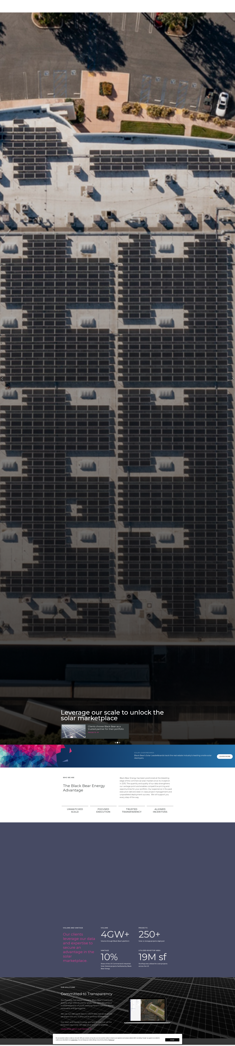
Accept (172, 1040)
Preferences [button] (111, 1040)
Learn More (225, 756)
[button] (2, 378)
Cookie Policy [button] (74, 1040)
